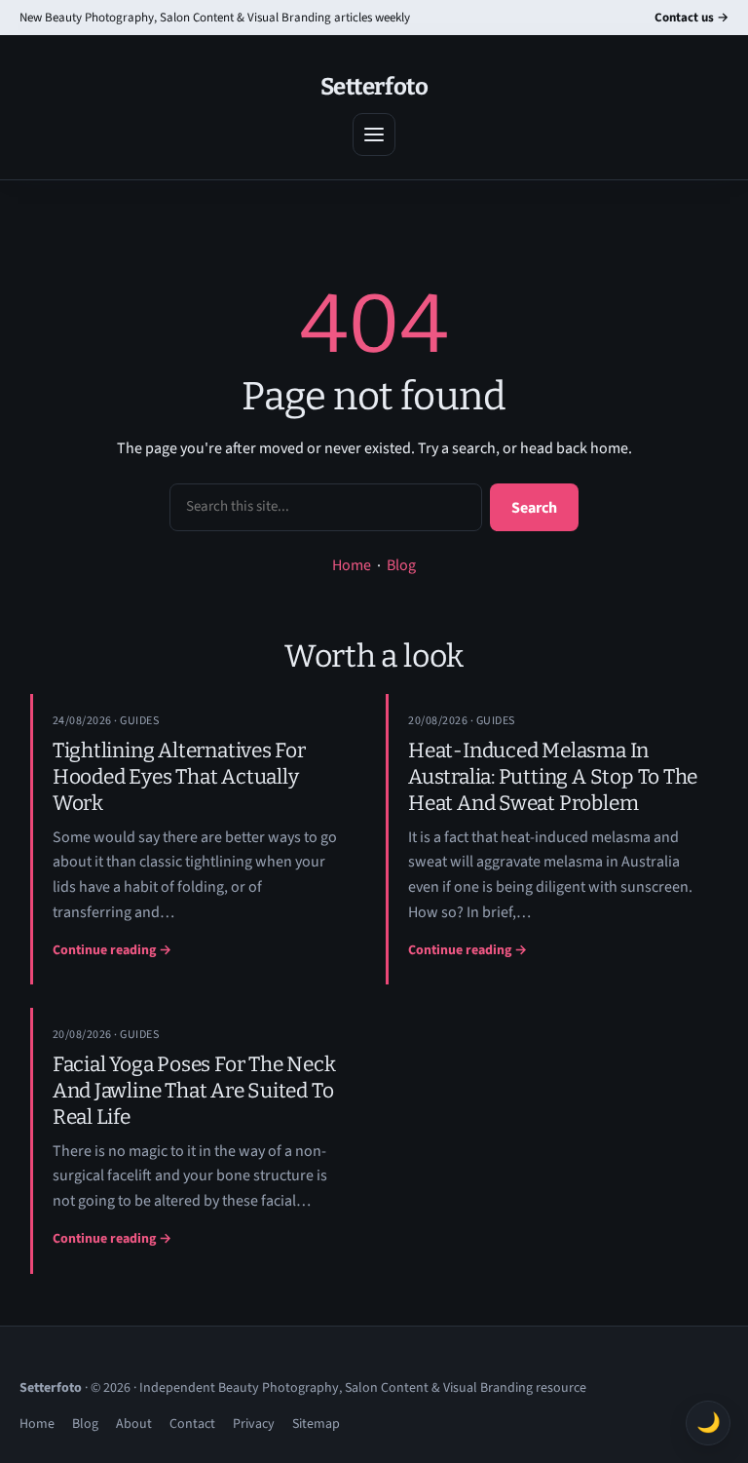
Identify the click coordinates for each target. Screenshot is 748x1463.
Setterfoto (374, 86)
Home (351, 565)
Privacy (254, 1424)
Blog (401, 565)
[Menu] (374, 134)
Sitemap (316, 1424)
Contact (192, 1424)
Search (534, 508)
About (134, 1424)
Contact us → (691, 17)
